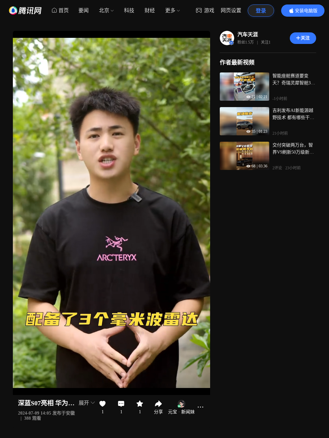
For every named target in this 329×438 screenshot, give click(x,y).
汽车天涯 (247, 34)
